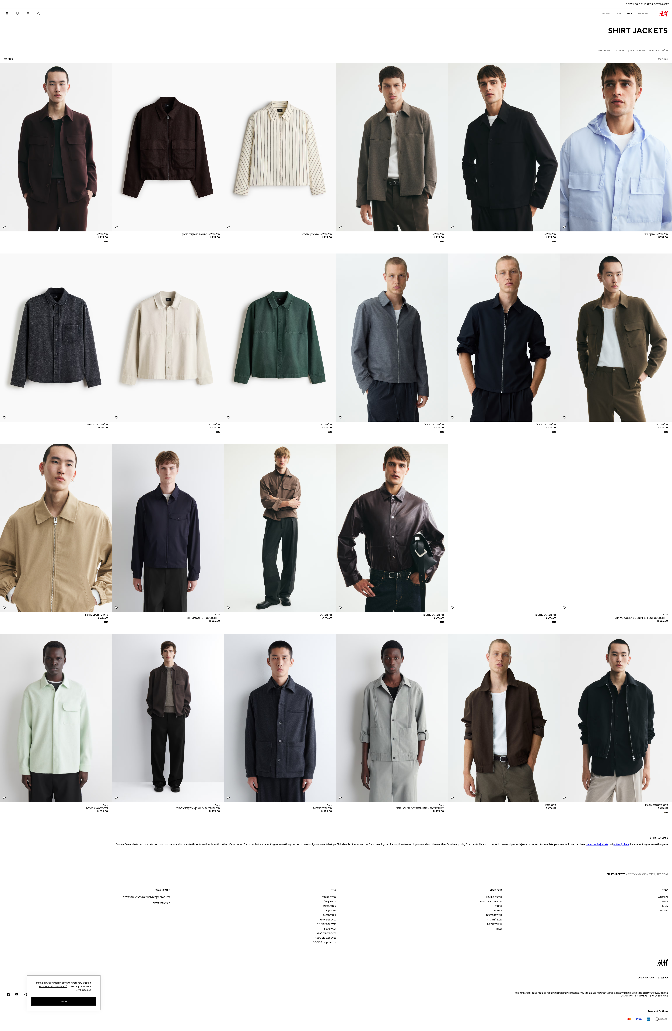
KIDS (618, 13)
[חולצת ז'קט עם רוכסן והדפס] (280, 147)
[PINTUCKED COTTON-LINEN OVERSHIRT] (392, 718)
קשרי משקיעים (494, 915)
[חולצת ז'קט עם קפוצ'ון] (616, 147)
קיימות (498, 906)
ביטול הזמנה (329, 915)
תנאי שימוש (330, 929)
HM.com (662, 874)
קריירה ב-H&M (494, 897)
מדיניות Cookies (326, 924)
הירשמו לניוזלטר (161, 903)
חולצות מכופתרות (637, 874)
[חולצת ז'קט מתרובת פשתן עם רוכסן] (168, 147)
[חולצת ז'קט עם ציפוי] (504, 528)
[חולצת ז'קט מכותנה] (56, 338)
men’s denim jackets (597, 844)
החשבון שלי (330, 901)
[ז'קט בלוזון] (504, 718)
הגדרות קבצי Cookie (324, 942)
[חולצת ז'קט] (504, 147)
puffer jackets (621, 844)
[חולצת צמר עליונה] (280, 718)
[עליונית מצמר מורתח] (56, 718)
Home (606, 13)
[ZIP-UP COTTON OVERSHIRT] (168, 528)
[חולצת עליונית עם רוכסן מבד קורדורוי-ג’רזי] (168, 718)
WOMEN (643, 13)
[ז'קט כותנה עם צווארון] (56, 528)
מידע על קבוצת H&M (490, 901)
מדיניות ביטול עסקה (325, 938)
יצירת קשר (330, 910)
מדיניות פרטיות (328, 920)
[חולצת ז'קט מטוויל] (504, 338)
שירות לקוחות (329, 897)
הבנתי (64, 1001)
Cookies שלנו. (83, 989)
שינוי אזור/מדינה (645, 977)
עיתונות (498, 910)
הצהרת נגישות (494, 924)
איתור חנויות (329, 906)
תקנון (499, 929)
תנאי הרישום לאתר (326, 933)
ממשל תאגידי (494, 920)
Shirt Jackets (616, 874)
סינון (10, 59)
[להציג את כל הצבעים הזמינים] (554, 241)
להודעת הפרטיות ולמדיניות (53, 986)
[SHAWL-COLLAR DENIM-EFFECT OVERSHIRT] (616, 528)
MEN (629, 13)
